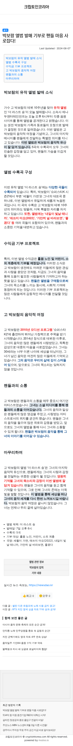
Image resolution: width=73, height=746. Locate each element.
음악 (5, 30)
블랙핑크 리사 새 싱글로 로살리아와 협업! (25, 649)
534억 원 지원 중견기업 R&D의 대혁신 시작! (24, 715)
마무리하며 (12, 78)
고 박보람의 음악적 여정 (20, 70)
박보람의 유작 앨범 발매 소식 (24, 58)
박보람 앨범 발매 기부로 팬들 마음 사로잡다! (24, 710)
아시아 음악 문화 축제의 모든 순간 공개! (24, 624)
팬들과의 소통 (14, 74)
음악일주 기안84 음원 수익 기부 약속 (22, 642)
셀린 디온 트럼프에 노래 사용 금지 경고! (33, 605)
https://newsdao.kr (41, 585)
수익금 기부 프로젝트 (19, 66)
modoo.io (44, 740)
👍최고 (28, 595)
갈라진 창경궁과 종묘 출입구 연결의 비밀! (23, 719)
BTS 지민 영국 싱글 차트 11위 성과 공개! (34, 609)
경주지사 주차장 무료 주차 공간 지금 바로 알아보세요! (29, 730)
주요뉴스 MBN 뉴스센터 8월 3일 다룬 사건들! (25, 725)
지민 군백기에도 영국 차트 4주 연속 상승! (25, 636)
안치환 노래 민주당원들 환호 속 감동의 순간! (26, 630)
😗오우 (44, 595)
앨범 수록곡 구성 (16, 62)
